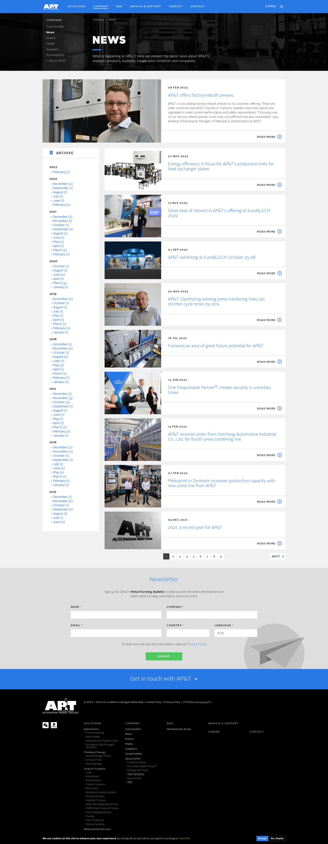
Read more (266, 137)
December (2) (62, 216)
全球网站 (270, 6)
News (112, 19)
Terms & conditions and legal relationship (120, 702)
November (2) (63, 184)
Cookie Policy (154, 702)
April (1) (58, 246)
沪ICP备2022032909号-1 (197, 702)
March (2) (60, 250)
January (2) (61, 382)
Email (75, 625)
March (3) (59, 283)
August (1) (60, 192)
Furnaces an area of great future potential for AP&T (215, 346)
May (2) (58, 242)
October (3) (61, 402)
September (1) (63, 188)
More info (184, 838)
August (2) (60, 357)
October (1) (61, 225)
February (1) (61, 172)
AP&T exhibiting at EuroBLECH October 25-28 (211, 258)
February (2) (61, 205)
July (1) (58, 196)
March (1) (59, 324)
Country (174, 625)
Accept (262, 838)
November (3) (63, 398)
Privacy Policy (197, 644)
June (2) (59, 274)
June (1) (58, 200)
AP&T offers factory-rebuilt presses (200, 95)
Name (75, 607)
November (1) (62, 221)
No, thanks (277, 838)
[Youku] (54, 725)
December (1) (62, 344)
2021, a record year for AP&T (195, 528)
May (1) (58, 315)
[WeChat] (46, 725)
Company (98, 19)
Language (222, 625)
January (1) (60, 287)
